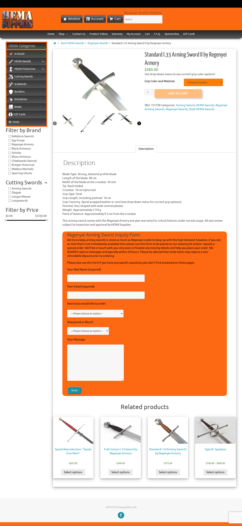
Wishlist (74, 19)
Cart (117, 19)
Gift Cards (189, 34)
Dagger (16, 192)
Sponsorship (172, 34)
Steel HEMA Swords (72, 43)
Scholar (16, 153)
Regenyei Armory (23, 144)
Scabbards (20, 84)
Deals (16, 122)
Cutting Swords (23, 76)
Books (18, 106)
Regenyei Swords (98, 43)
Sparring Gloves (22, 173)
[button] (66, 34)
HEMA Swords (205, 105)
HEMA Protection (24, 69)
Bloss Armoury (21, 157)
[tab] (146, 149)
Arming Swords (22, 188)
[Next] (139, 124)
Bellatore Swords (23, 136)
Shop (61, 34)
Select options (73, 472)
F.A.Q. (157, 34)
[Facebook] (121, 515)
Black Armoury (21, 148)
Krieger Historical (23, 165)
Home (51, 34)
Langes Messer (21, 197)
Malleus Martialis (23, 169)
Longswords (20, 201)
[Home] (55, 43)
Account (97, 19)
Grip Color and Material (160, 81)
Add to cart (178, 93)
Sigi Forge (18, 140)
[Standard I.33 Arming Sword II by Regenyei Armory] (97, 80)
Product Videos (98, 34)
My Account (134, 34)
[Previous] (55, 124)
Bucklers (19, 91)
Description (146, 149)
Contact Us (78, 34)
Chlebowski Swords (24, 161)
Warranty (117, 34)
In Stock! (19, 53)
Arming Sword (185, 105)
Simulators (20, 99)
